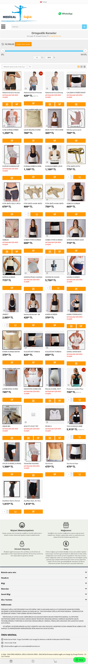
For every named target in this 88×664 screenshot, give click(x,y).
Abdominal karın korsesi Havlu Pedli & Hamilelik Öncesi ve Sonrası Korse (11, 92)
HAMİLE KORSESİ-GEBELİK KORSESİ (73, 277)
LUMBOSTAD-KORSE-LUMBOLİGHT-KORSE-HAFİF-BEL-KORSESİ (10, 389)
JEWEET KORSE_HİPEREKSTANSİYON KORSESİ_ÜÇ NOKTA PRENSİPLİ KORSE (11, 314)
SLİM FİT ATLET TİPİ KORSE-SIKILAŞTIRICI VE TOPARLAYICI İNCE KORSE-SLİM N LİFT (33, 426)
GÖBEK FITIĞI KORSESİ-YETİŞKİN (54, 240)
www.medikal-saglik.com (57, 654)
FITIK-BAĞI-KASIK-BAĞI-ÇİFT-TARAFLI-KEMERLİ (33, 203)
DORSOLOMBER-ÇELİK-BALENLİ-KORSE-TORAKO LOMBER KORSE (54, 166)
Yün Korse (49, 463)
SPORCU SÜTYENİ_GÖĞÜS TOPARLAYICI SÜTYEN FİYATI (53, 426)
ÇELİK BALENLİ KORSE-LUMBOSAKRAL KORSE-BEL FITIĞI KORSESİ (33, 130)
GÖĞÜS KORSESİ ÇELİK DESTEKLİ (75, 240)
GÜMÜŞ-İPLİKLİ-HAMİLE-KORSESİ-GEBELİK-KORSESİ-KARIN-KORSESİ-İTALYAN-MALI (33, 277)
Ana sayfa (30, 36)
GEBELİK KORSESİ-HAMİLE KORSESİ (73, 203)
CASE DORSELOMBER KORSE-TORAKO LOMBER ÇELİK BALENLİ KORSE (11, 130)
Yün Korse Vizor (72, 463)
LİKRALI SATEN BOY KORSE (74, 352)
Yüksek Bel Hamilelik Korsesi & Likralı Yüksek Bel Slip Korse (32, 463)
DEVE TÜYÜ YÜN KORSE (54, 130)
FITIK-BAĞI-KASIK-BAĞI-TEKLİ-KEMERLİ (54, 203)
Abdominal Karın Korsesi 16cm (33, 92)
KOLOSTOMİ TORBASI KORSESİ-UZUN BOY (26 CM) (54, 352)
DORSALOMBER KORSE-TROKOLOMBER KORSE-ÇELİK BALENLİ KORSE (33, 166)
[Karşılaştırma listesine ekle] (4, 88)
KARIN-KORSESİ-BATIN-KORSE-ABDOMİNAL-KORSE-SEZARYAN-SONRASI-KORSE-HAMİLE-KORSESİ (11, 352)
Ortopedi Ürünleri (41, 36)
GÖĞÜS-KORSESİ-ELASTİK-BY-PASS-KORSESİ (9, 277)
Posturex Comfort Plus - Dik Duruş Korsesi (75, 389)
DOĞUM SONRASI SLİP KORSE (10, 166)
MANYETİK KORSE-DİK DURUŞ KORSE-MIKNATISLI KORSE (32, 389)
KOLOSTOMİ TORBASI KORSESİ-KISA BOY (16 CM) (32, 352)
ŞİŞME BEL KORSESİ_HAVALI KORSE (11, 426)
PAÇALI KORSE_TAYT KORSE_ (53, 389)
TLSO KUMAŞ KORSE (74, 426)
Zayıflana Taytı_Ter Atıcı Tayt (32, 501)
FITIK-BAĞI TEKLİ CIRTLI (11, 203)
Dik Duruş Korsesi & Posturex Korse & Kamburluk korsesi (74, 130)
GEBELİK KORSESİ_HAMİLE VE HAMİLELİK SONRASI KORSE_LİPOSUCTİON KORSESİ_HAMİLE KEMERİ (10, 240)
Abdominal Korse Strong (54, 92)
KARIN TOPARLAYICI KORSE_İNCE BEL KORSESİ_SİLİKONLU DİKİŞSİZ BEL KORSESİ (75, 314)
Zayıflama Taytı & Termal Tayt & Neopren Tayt (11, 501)
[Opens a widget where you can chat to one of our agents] (79, 660)
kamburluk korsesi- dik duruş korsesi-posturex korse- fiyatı (32, 314)
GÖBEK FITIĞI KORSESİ (32, 240)
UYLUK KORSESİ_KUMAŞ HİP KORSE (11, 463)
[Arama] (84, 26)
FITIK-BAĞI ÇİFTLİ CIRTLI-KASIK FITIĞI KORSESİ (74, 166)
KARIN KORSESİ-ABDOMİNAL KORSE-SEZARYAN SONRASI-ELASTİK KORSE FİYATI (53, 314)
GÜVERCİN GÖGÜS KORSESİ (52, 277)
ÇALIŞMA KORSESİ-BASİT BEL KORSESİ (76, 92)
